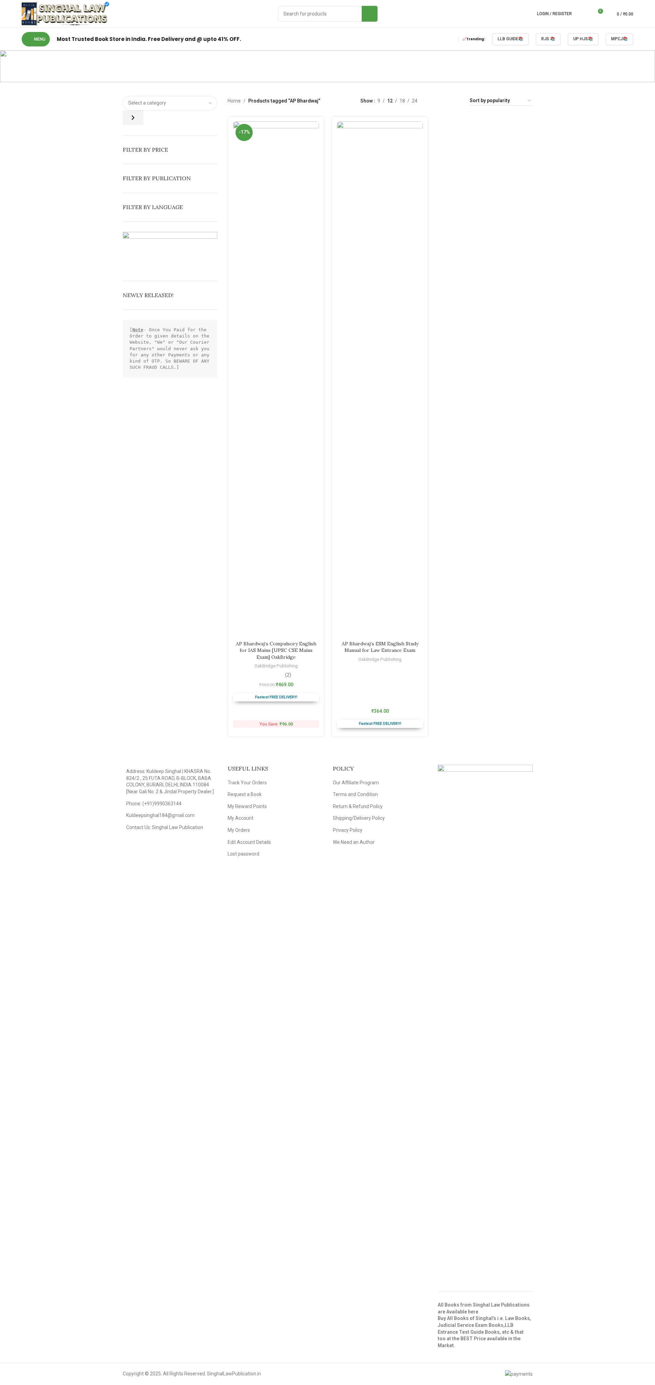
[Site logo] (65, 13)
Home (234, 101)
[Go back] (269, 66)
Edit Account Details (249, 842)
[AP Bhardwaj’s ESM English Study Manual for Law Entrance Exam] (380, 379)
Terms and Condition (355, 794)
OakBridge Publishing (276, 665)
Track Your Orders (247, 782)
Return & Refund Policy (358, 806)
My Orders (239, 830)
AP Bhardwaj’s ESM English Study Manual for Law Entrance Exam (380, 647)
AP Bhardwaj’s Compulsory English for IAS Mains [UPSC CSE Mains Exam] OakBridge (276, 650)
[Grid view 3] (444, 100)
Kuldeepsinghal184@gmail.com (160, 815)
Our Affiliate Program (356, 782)
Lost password (243, 854)
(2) (288, 675)
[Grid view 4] (455, 100)
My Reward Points (247, 806)
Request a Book (245, 794)
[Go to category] (133, 117)
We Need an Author (354, 842)
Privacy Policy (347, 830)
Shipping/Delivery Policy (359, 818)
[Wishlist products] (585, 14)
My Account (240, 818)
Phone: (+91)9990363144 (154, 803)
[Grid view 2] (433, 100)
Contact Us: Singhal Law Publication (164, 827)
